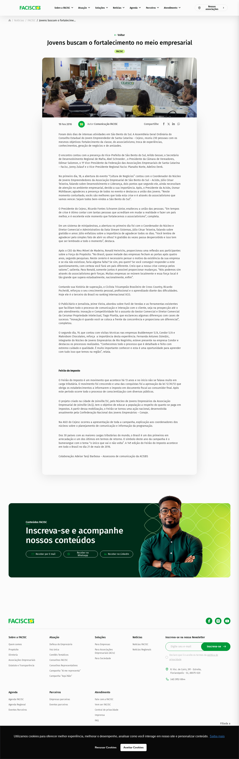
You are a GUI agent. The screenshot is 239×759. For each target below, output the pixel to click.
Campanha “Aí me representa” (65, 670)
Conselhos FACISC (58, 660)
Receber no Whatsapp (83, 554)
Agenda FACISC (16, 699)
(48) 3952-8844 (177, 679)
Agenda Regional (17, 704)
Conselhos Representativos (63, 665)
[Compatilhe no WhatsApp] (178, 123)
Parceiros (151, 8)
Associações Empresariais (22, 660)
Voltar (121, 35)
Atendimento (170, 8)
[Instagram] (218, 621)
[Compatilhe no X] (168, 124)
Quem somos (15, 644)
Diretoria (13, 655)
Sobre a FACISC (62, 8)
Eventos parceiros (58, 704)
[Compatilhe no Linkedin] (173, 123)
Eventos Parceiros (18, 710)
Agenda (134, 8)
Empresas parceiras (59, 699)
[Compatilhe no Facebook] (163, 123)
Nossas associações (212, 7)
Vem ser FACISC (103, 704)
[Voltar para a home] (10, 20)
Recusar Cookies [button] (106, 747)
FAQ (97, 720)
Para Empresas (102, 644)
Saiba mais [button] (217, 736)
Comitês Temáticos (59, 655)
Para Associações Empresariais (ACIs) (105, 651)
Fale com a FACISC (104, 699)
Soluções (100, 8)
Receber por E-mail (45, 554)
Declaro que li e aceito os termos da (193, 657)
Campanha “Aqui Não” (60, 676)
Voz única (54, 649)
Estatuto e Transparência (21, 665)
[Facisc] (30, 8)
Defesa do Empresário (60, 644)
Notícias (117, 8)
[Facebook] (209, 621)
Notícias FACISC (140, 644)
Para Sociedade (103, 658)
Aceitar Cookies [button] (133, 747)
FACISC (31, 20)
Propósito (13, 649)
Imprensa (100, 715)
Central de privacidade (106, 710)
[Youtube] (227, 621)
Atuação (82, 8)
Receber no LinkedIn (118, 554)
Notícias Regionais (142, 649)
